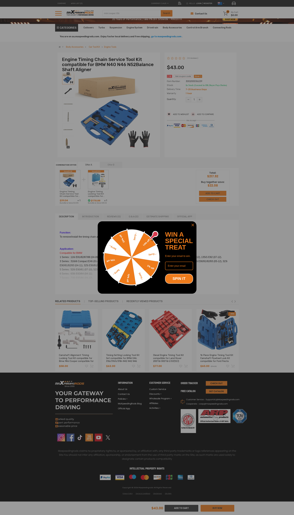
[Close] (192, 225)
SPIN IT (179, 279)
